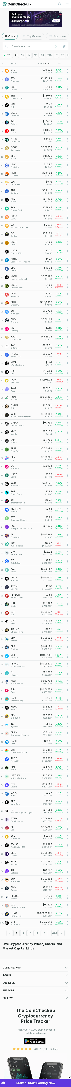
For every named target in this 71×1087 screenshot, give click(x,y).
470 (54, 933)
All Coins (10, 36)
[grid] (35, 497)
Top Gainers (34, 36)
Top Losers (59, 36)
